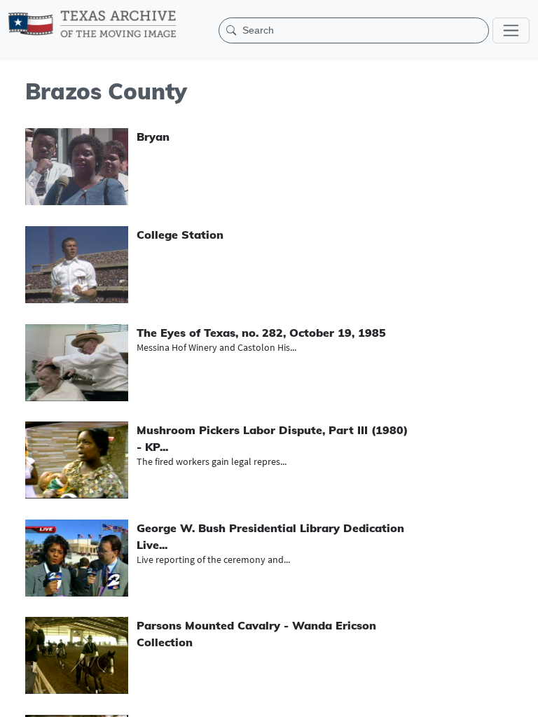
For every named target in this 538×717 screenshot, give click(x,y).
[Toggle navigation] (511, 30)
